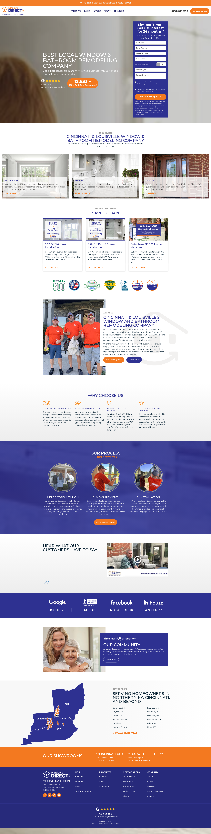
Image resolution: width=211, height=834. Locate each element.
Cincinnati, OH (119, 708)
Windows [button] (76, 11)
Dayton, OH (118, 712)
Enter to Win (138, 267)
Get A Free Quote (150, 96)
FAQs (77, 786)
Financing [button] (119, 11)
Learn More (134, 360)
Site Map (111, 821)
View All (126, 796)
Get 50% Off (51, 267)
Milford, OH (152, 723)
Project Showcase (155, 791)
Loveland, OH (153, 716)
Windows (103, 776)
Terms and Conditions (157, 112)
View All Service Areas (125, 733)
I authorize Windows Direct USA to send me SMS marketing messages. (151, 90)
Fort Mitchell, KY (120, 719)
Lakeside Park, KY (120, 727)
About (150, 776)
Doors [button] (97, 11)
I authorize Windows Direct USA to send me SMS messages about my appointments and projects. (151, 84)
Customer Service (83, 791)
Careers (150, 796)
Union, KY (151, 727)
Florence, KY (118, 716)
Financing (79, 776)
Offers (150, 781)
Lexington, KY (153, 708)
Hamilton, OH (119, 723)
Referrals (79, 781)
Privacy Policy (139, 114)
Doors (101, 781)
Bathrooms (104, 786)
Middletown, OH (154, 719)
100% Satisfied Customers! (83, 82)
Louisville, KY (152, 712)
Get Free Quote (199, 11)
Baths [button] (87, 11)
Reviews (151, 786)
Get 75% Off (94, 267)
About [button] (107, 11)
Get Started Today (105, 522)
